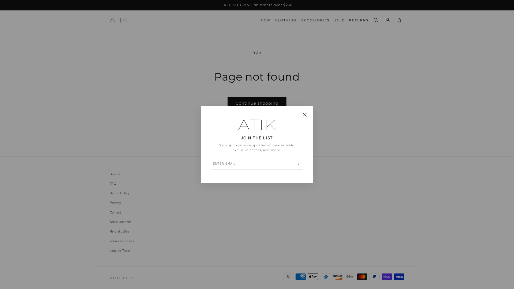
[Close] (304, 115)
